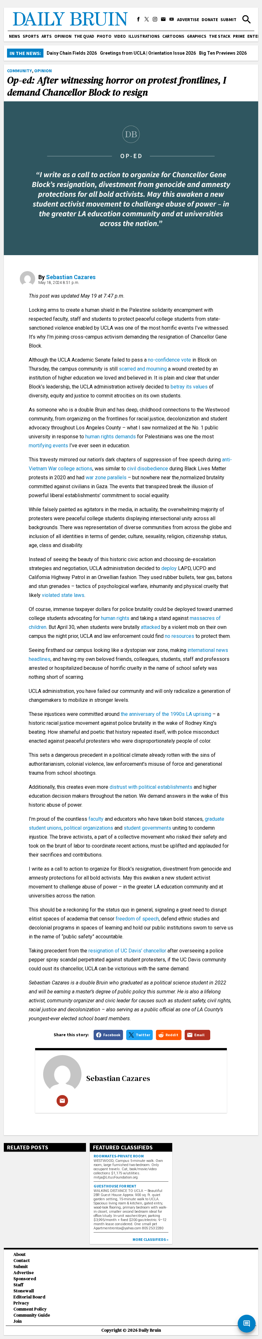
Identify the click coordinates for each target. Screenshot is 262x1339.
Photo (104, 36)
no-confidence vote (169, 360)
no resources (179, 636)
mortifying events (48, 445)
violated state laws (63, 595)
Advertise (188, 19)
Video (120, 36)
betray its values (189, 387)
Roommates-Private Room (119, 1156)
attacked (150, 627)
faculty (96, 819)
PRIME (239, 36)
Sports (31, 36)
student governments (147, 828)
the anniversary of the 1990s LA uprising (166, 714)
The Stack (219, 36)
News (14, 36)
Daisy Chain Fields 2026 (72, 53)
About (19, 1254)
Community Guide (31, 1315)
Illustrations (144, 36)
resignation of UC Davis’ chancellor (127, 951)
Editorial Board (29, 1297)
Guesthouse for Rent (115, 1186)
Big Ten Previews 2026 (223, 53)
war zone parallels (106, 477)
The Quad (84, 36)
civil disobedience (147, 469)
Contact (21, 1260)
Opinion (63, 36)
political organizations (88, 828)
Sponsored (24, 1279)
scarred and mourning (143, 369)
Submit (228, 19)
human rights (115, 618)
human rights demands (110, 437)
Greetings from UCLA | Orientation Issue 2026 (148, 53)
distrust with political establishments (151, 787)
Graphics (196, 36)
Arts (47, 36)
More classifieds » (150, 1239)
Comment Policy (30, 1309)
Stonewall (23, 1291)
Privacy (21, 1303)
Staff (18, 1285)
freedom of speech (137, 919)
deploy (169, 568)
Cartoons (173, 36)
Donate (210, 19)
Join (17, 1321)
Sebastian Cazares (71, 277)
